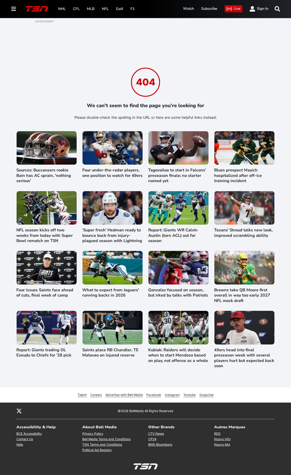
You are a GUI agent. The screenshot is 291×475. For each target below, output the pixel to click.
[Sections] (13, 8)
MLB (91, 8)
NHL (62, 8)
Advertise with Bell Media (124, 395)
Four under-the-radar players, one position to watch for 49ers (112, 173)
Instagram (172, 395)
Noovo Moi (222, 444)
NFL (105, 8)
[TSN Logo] (36, 9)
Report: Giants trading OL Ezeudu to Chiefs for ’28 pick (43, 352)
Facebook (153, 395)
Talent (82, 395)
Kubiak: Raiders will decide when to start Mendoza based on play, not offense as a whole (178, 355)
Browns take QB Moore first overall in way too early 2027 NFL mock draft (242, 295)
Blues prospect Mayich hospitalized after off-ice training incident (238, 175)
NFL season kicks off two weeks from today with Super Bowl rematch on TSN (44, 235)
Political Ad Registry (97, 450)
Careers (96, 395)
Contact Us (24, 439)
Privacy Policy (92, 433)
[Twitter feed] (19, 410)
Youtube (189, 395)
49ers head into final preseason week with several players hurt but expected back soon (244, 358)
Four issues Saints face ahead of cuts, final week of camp (44, 292)
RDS (217, 433)
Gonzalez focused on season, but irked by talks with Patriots (178, 292)
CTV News (156, 433)
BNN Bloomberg (160, 444)
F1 (132, 8)
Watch (188, 8)
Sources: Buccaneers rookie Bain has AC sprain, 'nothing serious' (43, 175)
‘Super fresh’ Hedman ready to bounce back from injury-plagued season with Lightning (112, 235)
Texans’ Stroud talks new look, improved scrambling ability (243, 233)
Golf (119, 8)
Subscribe (209, 8)
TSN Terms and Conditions (102, 444)
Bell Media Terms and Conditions (106, 439)
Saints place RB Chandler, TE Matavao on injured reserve (110, 352)
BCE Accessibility (29, 433)
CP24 (152, 439)
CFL (76, 8)
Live (237, 8)
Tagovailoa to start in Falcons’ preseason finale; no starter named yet (177, 175)
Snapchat (206, 395)
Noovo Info (222, 439)
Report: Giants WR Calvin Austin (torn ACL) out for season (173, 235)
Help (19, 444)
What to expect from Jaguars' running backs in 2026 (110, 292)
